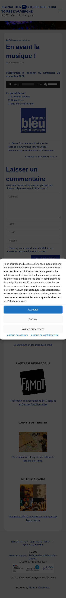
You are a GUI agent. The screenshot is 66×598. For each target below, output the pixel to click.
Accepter (33, 309)
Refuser (33, 319)
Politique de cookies (17, 334)
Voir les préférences (33, 328)
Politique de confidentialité (44, 334)
